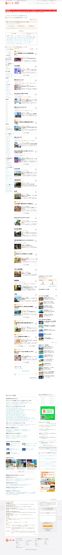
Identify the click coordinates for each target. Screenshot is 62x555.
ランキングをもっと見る (53, 450)
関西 (29, 12)
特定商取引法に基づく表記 (19, 547)
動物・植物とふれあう (17, 484)
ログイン (55, 0)
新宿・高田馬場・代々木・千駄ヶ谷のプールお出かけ (14, 412)
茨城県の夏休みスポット (10, 429)
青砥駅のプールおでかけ (10, 404)
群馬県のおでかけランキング (10, 479)
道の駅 (16, 494)
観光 (18, 494)
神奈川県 (47, 448)
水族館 (29, 35)
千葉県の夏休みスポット (18, 430)
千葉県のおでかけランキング (29, 479)
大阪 (31, 12)
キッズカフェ (26, 42)
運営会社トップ (37, 540)
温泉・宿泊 (25, 485)
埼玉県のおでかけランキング (20, 479)
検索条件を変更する (33, 377)
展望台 (34, 37)
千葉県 (52, 447)
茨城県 (42, 447)
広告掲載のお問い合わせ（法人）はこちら (47, 523)
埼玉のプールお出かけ (31, 424)
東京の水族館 (34, 512)
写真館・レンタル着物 (14, 43)
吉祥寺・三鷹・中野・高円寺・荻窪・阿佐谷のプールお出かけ (15, 414)
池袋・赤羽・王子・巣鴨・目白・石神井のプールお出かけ (15, 411)
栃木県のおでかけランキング (30, 478)
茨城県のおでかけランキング (21, 478)
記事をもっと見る (21, 471)
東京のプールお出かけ (17, 425)
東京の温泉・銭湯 (8, 514)
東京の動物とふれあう (19, 506)
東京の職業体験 (29, 506)
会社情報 (45, 543)
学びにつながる (24, 484)
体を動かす (18, 485)
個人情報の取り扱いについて (47, 522)
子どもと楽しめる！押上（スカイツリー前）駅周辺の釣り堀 (48, 466)
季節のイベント (8, 177)
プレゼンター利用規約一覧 (28, 540)
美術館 (8, 38)
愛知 (23, 12)
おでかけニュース (42, 10)
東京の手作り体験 (13, 506)
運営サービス (37, 543)
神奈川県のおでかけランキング (20, 480)
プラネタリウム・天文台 (10, 42)
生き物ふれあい (8, 171)
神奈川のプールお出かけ (24, 425)
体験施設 (31, 37)
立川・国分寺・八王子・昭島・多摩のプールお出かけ (14, 407)
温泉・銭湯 (8, 494)
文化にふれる (29, 484)
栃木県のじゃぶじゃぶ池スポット (22, 435)
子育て (50, 10)
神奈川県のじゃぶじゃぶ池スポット (11, 438)
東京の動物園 (12, 504)
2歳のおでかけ (43, 398)
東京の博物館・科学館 (24, 512)
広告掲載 (17, 543)
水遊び (22, 485)
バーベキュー (21, 36)
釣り (24, 36)
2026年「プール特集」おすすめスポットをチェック (9, 189)
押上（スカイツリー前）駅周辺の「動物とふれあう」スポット (48, 459)
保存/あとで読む (45, 0)
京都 (32, 12)
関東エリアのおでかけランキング (11, 478)
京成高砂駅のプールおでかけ (18, 404)
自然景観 (27, 36)
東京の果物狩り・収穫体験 (9, 515)
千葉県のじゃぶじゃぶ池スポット (11, 437)
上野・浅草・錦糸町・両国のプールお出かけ (13, 409)
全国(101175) (8, 23)
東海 (21, 12)
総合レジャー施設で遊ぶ (10, 484)
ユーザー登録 (7, 522)
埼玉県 (50, 447)
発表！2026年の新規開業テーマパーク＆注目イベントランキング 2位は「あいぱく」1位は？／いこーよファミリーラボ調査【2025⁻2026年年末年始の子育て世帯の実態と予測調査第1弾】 (23, 532)
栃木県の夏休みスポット (18, 429)
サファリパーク (23, 35)
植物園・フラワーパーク (10, 36)
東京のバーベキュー (16, 504)
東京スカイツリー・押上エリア (19, 368)
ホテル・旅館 (12, 494)
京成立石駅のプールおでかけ (27, 403)
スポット (7, 10)
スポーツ (7, 170)
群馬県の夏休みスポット (26, 429)
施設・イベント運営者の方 (19, 540)
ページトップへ (54, 499)
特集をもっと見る (54, 342)
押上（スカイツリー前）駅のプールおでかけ (13, 402)
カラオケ (16, 42)
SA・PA (30, 42)
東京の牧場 (24, 504)
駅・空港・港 (9, 43)
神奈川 (16, 12)
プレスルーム (27, 543)
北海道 (10, 12)
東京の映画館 (19, 512)
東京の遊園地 (7, 504)
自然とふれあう (8, 485)
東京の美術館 (30, 512)
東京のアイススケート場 (19, 514)
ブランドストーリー (47, 540)
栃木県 (44, 447)
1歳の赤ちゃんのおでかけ (52, 396)
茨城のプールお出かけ (9, 424)
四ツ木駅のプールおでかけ (18, 403)
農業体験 (12, 37)
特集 (54, 10)
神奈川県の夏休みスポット (10, 431)
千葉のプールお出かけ (9, 425)
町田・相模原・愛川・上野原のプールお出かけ (27, 409)
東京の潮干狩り (25, 514)
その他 (29, 43)
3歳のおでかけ (52, 398)
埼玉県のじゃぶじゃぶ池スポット (22, 436)
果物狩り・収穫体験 (32, 36)
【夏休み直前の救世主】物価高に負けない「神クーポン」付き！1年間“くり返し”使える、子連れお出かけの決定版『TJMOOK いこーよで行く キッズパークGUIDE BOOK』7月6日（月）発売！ (24, 528)
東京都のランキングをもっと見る (47, 445)
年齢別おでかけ (34, 10)
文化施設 (10, 38)
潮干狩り (15, 37)
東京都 (55, 447)
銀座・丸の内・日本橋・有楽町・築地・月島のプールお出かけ (15, 413)
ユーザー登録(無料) (50, 0)
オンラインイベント (20, 10)
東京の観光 (32, 504)
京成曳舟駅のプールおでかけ (24, 402)
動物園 (19, 35)
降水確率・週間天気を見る (53, 286)
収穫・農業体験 (14, 485)
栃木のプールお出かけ (17, 424)
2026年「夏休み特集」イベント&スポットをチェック (9, 187)
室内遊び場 (8, 35)
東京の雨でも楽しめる (9, 512)
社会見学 (24, 37)
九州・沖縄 (41, 12)
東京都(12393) (18, 23)
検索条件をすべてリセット (33, 19)
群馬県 (47, 447)
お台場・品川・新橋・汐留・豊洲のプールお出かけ (14, 408)
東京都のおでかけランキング (10, 480)
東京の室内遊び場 (14, 512)
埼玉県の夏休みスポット (10, 430)
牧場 (27, 35)
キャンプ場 (16, 36)
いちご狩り (8, 37)
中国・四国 (37, 12)
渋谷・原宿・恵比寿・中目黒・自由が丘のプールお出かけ (15, 410)
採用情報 (36, 544)
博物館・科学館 (20, 37)
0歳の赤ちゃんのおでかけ (43, 396)
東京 (14, 12)
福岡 (43, 12)
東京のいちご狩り (29, 514)
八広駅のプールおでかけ (10, 403)
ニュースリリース (18, 544)
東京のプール (28, 504)
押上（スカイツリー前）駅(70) (11, 28)
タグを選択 (9, 57)
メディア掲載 (27, 544)
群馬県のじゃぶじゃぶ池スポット (11, 436)
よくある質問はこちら (48, 529)
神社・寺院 (14, 38)
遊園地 (12, 35)
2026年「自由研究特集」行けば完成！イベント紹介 (9, 191)
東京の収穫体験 (24, 506)
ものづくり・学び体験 (9, 178)
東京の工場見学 (8, 506)
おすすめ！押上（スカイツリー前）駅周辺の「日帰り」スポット (48, 456)
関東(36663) (13, 23)
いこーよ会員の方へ (47, 530)
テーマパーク (16, 35)
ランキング (27, 10)
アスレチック (19, 38)
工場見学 (27, 37)
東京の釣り (21, 504)
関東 (12, 12)
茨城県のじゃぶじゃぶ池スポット (11, 435)
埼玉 (19, 12)
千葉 (17, 12)
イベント (12, 10)
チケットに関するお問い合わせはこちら (47, 528)
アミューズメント (21, 42)
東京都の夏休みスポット (26, 430)
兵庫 (34, 12)
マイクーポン (39, 0)
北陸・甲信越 (26, 12)
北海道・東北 (7, 12)
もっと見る (35, 534)
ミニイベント (7, 181)
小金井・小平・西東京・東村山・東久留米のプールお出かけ (15, 415)
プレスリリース (46, 544)
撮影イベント (7, 174)
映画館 (33, 38)
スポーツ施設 (24, 38)
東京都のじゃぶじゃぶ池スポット (22, 437)
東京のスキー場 (13, 514)
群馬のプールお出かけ (24, 424)
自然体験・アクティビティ (23, 43)
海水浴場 (14, 488)
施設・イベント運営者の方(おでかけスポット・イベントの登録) (18, 522)
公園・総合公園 (28, 38)
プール (11, 488)
